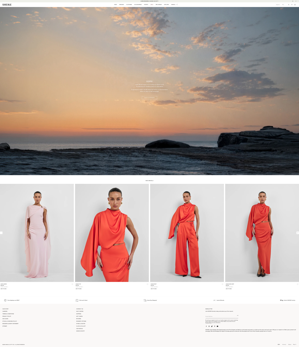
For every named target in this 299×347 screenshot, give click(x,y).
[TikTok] (211, 326)
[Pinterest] (214, 326)
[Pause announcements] (292, 1)
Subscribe (237, 316)
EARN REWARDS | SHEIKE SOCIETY (149, 1)
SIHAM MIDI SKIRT (230, 284)
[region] (149, 1)
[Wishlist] (291, 4)
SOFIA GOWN (4, 284)
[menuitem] (158, 4)
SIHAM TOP (78, 284)
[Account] (288, 4)
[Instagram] (209, 326)
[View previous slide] (1, 233)
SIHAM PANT (154, 284)
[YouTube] (217, 326)
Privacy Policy (208, 322)
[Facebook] (206, 326)
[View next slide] (298, 233)
